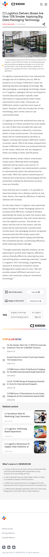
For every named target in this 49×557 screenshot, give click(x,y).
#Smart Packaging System (20, 317)
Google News (4, 547)
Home (14, 547)
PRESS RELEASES (9, 24)
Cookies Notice (8, 537)
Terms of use (7, 528)
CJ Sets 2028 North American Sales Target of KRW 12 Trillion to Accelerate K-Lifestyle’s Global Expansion (24, 478)
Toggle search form (41, 4)
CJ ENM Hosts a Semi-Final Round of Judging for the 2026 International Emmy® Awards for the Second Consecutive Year (25, 484)
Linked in (9, 547)
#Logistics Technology (18, 312)
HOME (5, 4)
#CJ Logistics (36, 312)
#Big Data (37, 317)
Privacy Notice (8, 533)
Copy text (35, 292)
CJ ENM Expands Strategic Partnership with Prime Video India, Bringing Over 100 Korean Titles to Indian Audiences (25, 490)
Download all (34, 301)
